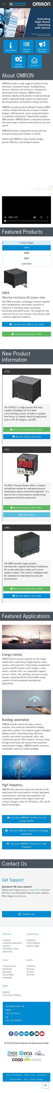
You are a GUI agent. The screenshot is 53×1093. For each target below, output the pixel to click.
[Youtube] (42, 1033)
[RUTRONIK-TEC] (26, 1033)
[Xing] (31, 1033)
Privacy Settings (36, 1079)
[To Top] (45, 1085)
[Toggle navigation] (4, 4)
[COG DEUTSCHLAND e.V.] (17, 1060)
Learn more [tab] (27, 263)
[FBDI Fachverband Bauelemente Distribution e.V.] (39, 1054)
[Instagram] (16, 1033)
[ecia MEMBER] (25, 1054)
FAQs (8, 892)
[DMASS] (32, 1060)
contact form (34, 889)
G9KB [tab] (26, 253)
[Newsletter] (36, 1033)
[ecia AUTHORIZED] (12, 1054)
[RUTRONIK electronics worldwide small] (18, 4)
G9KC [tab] (26, 258)
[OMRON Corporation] (41, 4)
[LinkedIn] (21, 1033)
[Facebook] (11, 1033)
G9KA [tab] (26, 247)
